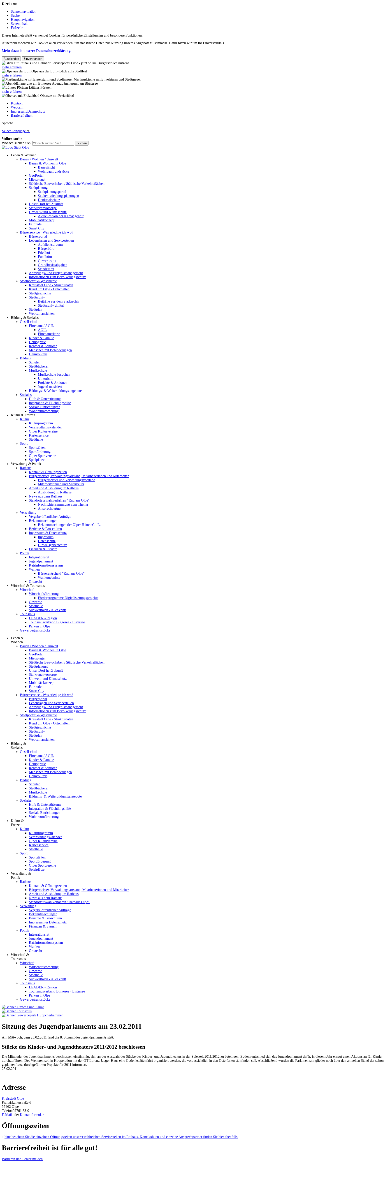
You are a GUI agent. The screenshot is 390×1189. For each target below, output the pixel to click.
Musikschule (38, 370)
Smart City (36, 228)
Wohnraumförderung (44, 411)
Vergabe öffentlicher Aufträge (50, 516)
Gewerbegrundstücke (35, 630)
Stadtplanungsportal (52, 192)
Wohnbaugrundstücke (53, 171)
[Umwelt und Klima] (23, 1007)
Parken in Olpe (39, 626)
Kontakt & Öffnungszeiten (48, 472)
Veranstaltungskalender (45, 427)
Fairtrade (35, 224)
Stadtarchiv (37, 297)
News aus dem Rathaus (45, 496)
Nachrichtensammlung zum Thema (63, 504)
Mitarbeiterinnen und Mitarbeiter (61, 484)
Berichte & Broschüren (45, 529)
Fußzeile (17, 28)
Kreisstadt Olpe (13, 1098)
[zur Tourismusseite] (17, 1011)
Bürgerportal (38, 236)
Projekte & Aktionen (52, 382)
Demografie (37, 342)
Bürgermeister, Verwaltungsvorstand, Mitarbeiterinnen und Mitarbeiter (79, 476)
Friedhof (44, 252)
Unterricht (45, 378)
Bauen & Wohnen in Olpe (47, 163)
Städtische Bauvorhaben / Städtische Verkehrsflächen (66, 183)
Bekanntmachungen (43, 521)
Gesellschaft (28, 322)
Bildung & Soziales (25, 317)
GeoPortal (36, 175)
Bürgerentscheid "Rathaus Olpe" (61, 573)
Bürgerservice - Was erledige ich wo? (46, 232)
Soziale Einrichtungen (44, 407)
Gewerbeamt (47, 261)
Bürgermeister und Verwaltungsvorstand (66, 480)
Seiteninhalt (19, 23)
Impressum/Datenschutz (28, 111)
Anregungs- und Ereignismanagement (56, 273)
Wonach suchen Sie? (16, 143)
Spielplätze (36, 460)
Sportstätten (37, 447)
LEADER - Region (43, 618)
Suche (15, 15)
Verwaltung (28, 512)
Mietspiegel (37, 179)
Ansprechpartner (50, 508)
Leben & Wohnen (23, 155)
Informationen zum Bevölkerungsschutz (57, 277)
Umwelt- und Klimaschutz (48, 212)
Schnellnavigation (23, 11)
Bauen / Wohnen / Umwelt (39, 159)
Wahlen (34, 569)
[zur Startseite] (15, 147)
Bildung (25, 358)
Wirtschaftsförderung (44, 594)
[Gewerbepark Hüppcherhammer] (32, 1015)
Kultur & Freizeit (23, 415)
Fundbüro (45, 257)
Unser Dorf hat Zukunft (46, 204)
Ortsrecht (35, 581)
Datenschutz (47, 541)
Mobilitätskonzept (41, 220)
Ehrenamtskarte (49, 334)
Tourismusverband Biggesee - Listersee (57, 622)
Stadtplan (35, 309)
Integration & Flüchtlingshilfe (50, 403)
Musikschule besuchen (54, 374)
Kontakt (16, 103)
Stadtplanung (38, 188)
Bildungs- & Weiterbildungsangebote (55, 391)
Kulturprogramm (41, 423)
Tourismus (27, 614)
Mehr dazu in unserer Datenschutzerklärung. (36, 51)
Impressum (45, 537)
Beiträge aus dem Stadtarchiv (58, 301)
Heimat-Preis (38, 354)
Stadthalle (36, 439)
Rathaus (25, 468)
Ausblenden (11, 58)
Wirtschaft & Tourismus (28, 586)
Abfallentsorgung (50, 244)
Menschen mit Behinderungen (50, 350)
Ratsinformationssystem (46, 565)
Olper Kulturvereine (43, 431)
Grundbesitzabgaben (52, 265)
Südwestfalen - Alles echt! (47, 610)
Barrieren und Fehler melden (22, 1159)
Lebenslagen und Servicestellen (51, 240)
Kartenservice (39, 435)
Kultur (24, 419)
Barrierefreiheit (21, 115)
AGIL (42, 330)
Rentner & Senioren (43, 346)
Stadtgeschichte (40, 293)
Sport (24, 443)
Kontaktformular (32, 1115)
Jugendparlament (41, 561)
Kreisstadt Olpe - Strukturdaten (51, 285)
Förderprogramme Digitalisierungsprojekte (68, 598)
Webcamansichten (42, 313)
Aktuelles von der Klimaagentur (61, 216)
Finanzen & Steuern (43, 549)
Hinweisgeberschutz (52, 545)
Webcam (17, 107)
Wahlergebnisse (49, 577)
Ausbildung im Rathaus (55, 492)
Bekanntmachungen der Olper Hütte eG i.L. (69, 525)
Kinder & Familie (41, 338)
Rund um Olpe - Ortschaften (49, 289)
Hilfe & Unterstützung (45, 399)
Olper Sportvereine (42, 456)
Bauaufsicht (46, 167)
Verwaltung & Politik (26, 464)
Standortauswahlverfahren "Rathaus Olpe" (59, 500)
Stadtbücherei (38, 366)
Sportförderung (40, 451)
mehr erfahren (12, 67)
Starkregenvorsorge (43, 208)
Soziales (26, 395)
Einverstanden (32, 58)
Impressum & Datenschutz (48, 533)
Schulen (34, 362)
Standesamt (46, 269)
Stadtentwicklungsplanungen (58, 196)
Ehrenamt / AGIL (41, 326)
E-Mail (7, 1115)
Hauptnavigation (23, 19)
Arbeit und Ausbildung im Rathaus (54, 488)
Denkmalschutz (49, 200)
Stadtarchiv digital (51, 305)
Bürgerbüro (46, 248)
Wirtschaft (27, 590)
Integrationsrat (39, 557)
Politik (24, 553)
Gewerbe (35, 602)
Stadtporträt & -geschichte (38, 281)
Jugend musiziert (50, 387)
